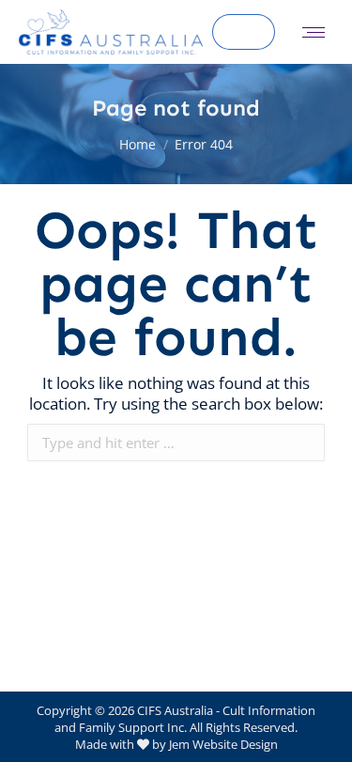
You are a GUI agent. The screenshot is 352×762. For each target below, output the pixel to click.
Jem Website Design (223, 744)
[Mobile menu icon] (313, 32)
